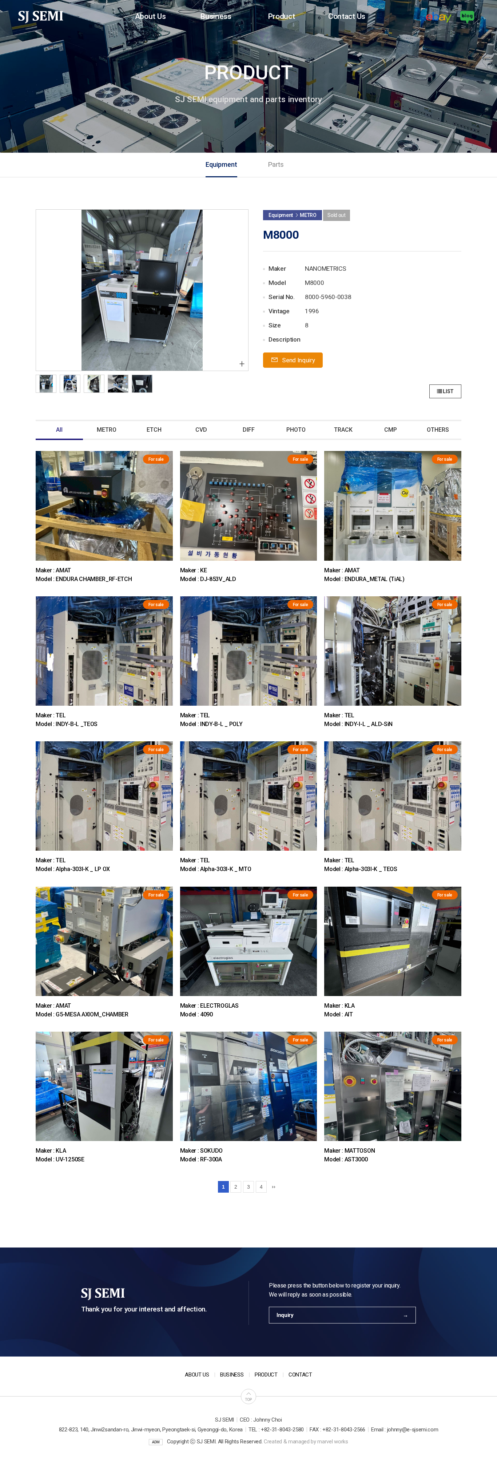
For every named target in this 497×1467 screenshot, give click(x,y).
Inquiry (285, 1315)
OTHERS (438, 429)
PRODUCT (266, 1374)
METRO (106, 429)
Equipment (221, 164)
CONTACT (300, 1374)
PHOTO (296, 429)
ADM (155, 1442)
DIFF (249, 429)
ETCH (154, 429)
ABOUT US (197, 1374)
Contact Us (346, 16)
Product (281, 16)
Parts (276, 164)
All (59, 429)
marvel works (332, 1441)
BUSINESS (231, 1374)
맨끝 (273, 1186)
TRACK (343, 429)
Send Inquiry (298, 360)
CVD (201, 429)
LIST (448, 391)
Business (215, 16)
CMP (390, 429)
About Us (150, 16)
